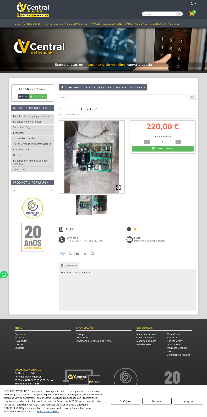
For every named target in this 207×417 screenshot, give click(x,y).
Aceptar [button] (188, 401)
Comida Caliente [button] (145, 337)
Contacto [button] (20, 347)
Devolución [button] (82, 337)
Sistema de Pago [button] (22, 127)
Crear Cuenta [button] (39, 96)
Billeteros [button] (172, 337)
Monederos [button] (173, 334)
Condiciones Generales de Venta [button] (94, 340)
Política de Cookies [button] (48, 411)
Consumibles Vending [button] (24, 138)
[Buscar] (179, 13)
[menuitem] (193, 3)
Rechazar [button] (157, 401)
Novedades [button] (21, 340)
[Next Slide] (117, 157)
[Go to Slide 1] (84, 205)
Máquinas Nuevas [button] (146, 334)
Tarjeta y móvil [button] (175, 340)
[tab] (127, 272)
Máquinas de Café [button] (146, 340)
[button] (32, 10)
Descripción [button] (70, 265)
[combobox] (32, 190)
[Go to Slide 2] (99, 205)
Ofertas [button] (17, 155)
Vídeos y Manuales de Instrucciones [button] (32, 143)
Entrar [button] (24, 96)
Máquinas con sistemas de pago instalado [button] (30, 162)
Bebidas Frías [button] (143, 344)
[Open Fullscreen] (118, 187)
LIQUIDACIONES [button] (22, 149)
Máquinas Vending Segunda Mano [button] (31, 116)
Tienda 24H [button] (19, 169)
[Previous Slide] (66, 157)
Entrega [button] (80, 334)
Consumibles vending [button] (178, 354)
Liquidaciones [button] (174, 344)
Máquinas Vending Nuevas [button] (27, 121)
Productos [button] (20, 334)
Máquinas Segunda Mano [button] (177, 349)
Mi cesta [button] (19, 337)
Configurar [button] (126, 401)
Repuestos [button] (18, 132)
